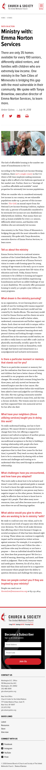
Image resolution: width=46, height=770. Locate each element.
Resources (5, 725)
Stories (9, 18)
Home (3, 18)
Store (3, 729)
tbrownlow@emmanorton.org (14, 591)
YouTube (7, 753)
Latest (3, 722)
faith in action (8, 26)
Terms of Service (20, 766)
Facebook (8, 744)
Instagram (8, 748)
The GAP (12, 203)
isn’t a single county (23, 173)
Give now (4, 732)
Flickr (6, 757)
